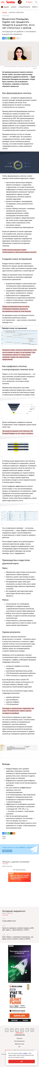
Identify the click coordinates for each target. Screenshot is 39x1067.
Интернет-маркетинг (14, 911)
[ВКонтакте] (3, 38)
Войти (4, 866)
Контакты (19, 1038)
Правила (9, 866)
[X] (11, 38)
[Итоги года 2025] (22, 2)
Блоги (13, 7)
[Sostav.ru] (11, 2)
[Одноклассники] (14, 38)
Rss (19, 1046)
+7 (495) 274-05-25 (19, 1035)
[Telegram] (6, 38)
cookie (25, 1053)
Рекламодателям (19, 1041)
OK (22, 1061)
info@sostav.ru (19, 1032)
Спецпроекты (24, 7)
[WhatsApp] (9, 38)
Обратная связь (19, 1044)
